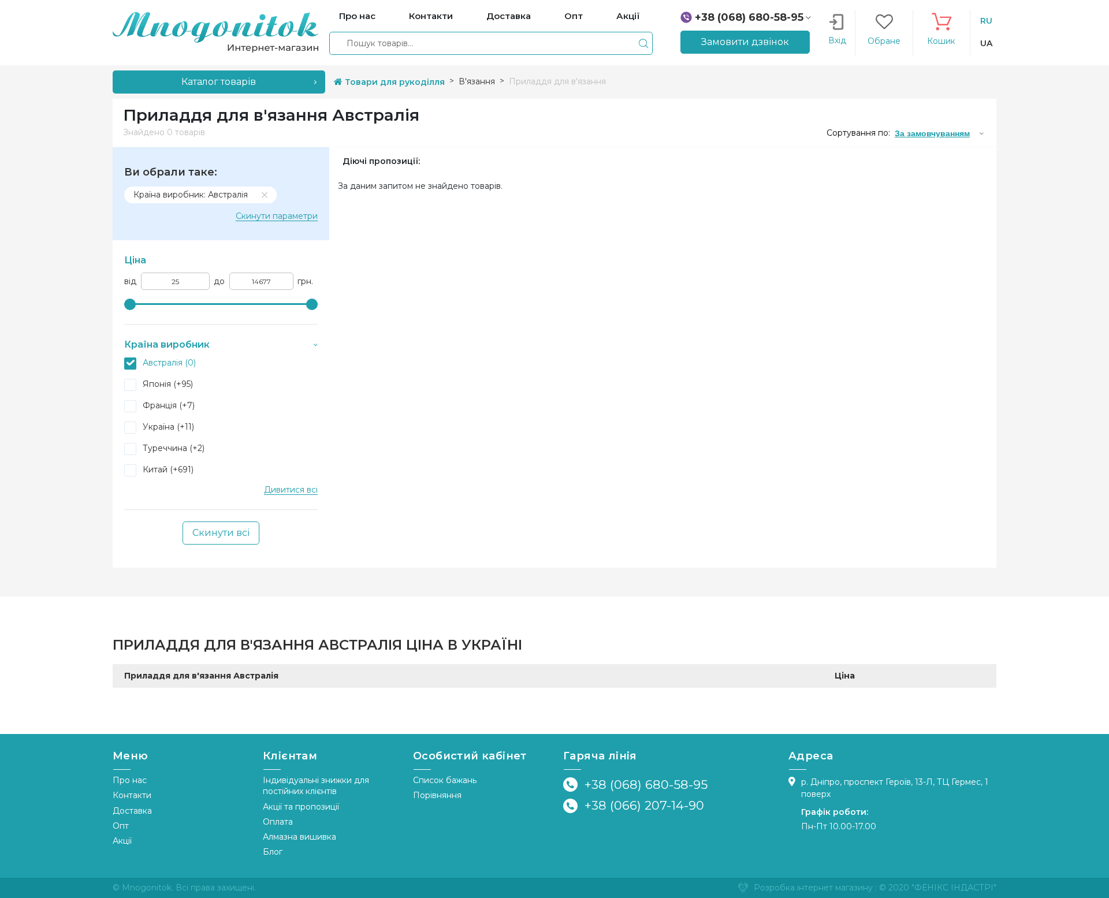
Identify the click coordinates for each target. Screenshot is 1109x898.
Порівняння (437, 795)
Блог (272, 852)
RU (986, 21)
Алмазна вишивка (299, 837)
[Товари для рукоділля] (215, 32)
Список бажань (445, 780)
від (130, 281)
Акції (122, 841)
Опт (121, 826)
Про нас (130, 780)
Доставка (132, 811)
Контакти (132, 795)
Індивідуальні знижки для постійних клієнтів (316, 785)
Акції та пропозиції (301, 807)
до (219, 281)
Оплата (278, 822)
